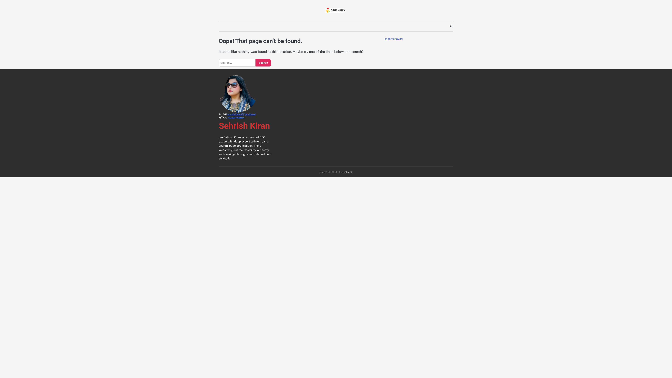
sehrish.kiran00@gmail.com (241, 114)
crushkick (346, 171)
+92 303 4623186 (235, 117)
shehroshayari (393, 38)
